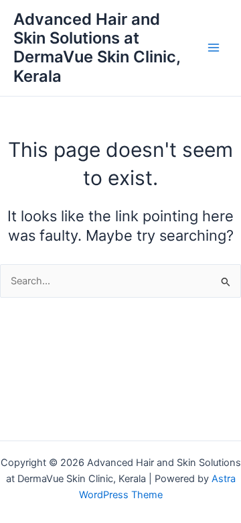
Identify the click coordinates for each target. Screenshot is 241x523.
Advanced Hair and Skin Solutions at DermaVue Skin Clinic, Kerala (96, 47)
